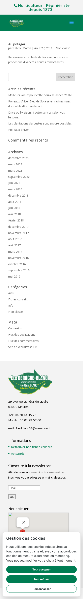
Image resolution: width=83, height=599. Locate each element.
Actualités (18, 453)
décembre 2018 (18, 195)
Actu (11, 293)
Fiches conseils (18, 299)
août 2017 (15, 239)
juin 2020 (14, 183)
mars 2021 (15, 170)
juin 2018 (14, 208)
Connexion (15, 328)
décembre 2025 (18, 158)
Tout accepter (41, 569)
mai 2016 (14, 276)
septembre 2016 (19, 270)
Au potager (16, 44)
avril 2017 (14, 245)
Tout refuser (41, 579)
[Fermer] (24, 522)
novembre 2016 (18, 258)
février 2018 (16, 220)
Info (10, 305)
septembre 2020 (19, 177)
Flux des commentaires (23, 341)
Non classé (63, 48)
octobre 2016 (17, 264)
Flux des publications (21, 334)
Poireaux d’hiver (18, 130)
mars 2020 (15, 189)
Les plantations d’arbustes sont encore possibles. (40, 123)
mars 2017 (15, 251)
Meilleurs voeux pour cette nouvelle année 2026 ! (40, 95)
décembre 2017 (18, 227)
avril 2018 (14, 214)
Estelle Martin (22, 48)
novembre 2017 (18, 233)
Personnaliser (42, 588)
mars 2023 (15, 164)
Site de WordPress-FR (22, 347)
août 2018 (15, 202)
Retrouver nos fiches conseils (31, 447)
